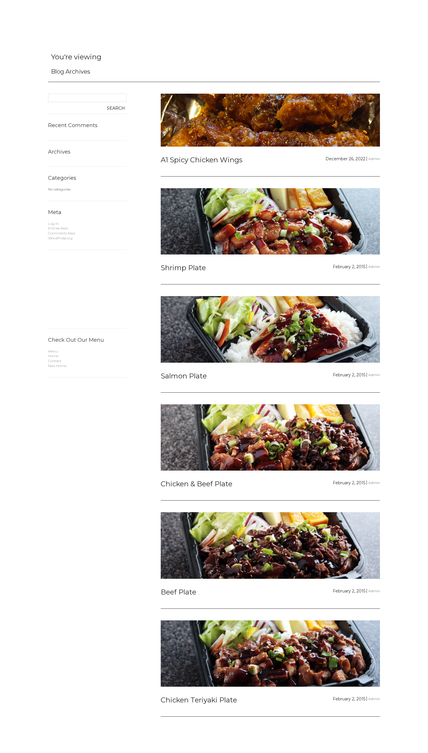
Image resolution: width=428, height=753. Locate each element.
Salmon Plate (184, 376)
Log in (53, 223)
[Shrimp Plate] (270, 221)
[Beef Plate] (270, 545)
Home (53, 356)
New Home (57, 366)
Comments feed (61, 233)
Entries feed (58, 228)
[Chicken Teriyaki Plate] (270, 653)
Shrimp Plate (183, 268)
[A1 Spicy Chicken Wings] (270, 120)
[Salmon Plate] (270, 329)
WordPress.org (60, 238)
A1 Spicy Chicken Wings (202, 160)
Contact (54, 361)
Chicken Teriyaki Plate (199, 700)
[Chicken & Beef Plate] (270, 437)
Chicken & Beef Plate (196, 484)
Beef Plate (178, 592)
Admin (374, 158)
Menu (53, 351)
